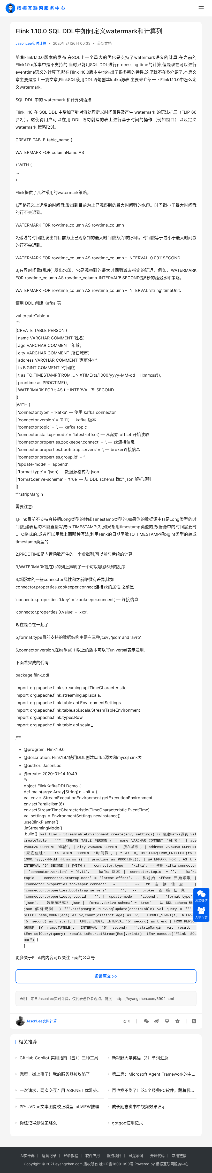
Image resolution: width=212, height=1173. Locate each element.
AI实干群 (27, 1155)
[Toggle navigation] (201, 8)
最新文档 (104, 43)
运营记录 (49, 1155)
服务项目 (114, 1155)
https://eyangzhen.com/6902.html (145, 998)
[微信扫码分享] (146, 1021)
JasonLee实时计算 (31, 43)
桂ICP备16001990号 (116, 1164)
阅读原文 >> (106, 976)
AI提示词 (136, 1155)
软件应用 (92, 1155)
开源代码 (157, 1155)
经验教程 (71, 1155)
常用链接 (179, 1155)
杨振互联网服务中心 (172, 1164)
